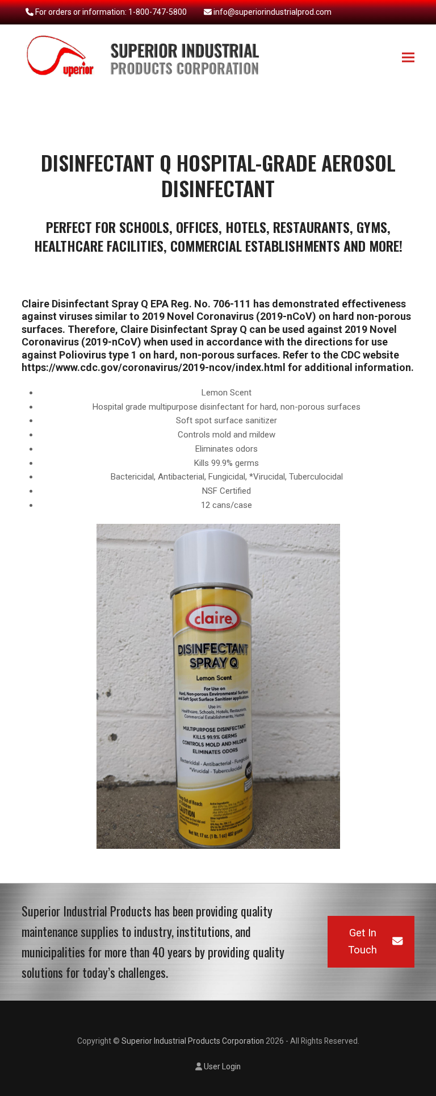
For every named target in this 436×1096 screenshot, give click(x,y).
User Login (222, 1066)
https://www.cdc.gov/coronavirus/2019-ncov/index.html (154, 367)
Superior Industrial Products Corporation (192, 1040)
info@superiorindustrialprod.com (272, 11)
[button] (408, 57)
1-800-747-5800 (157, 11)
